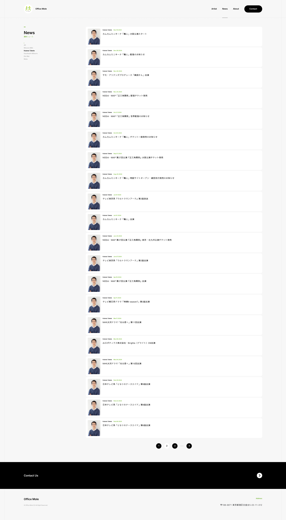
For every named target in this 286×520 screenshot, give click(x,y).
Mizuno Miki (28, 48)
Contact (253, 9)
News (225, 9)
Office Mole (41, 9)
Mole (25, 59)
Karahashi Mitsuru (31, 53)
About (236, 9)
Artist (214, 9)
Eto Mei (26, 56)
